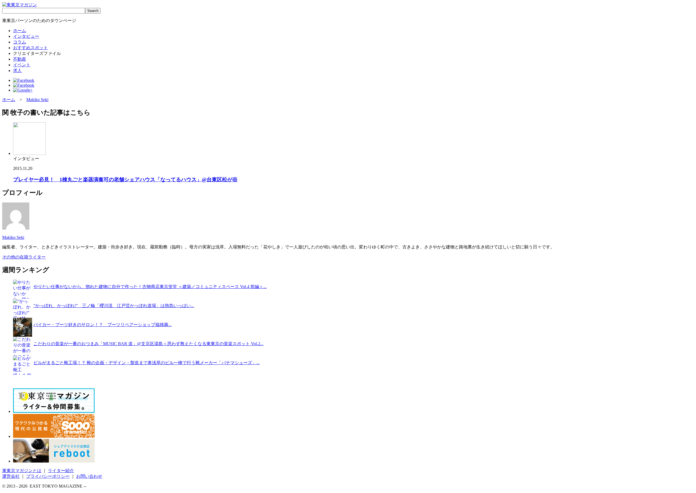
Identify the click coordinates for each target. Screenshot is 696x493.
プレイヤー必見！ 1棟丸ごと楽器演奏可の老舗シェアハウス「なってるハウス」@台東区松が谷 (125, 179)
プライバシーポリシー (48, 476)
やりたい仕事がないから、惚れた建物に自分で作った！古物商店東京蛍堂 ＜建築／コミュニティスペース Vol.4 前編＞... (150, 286)
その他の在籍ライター (24, 257)
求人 (17, 70)
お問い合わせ (89, 476)
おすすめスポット (30, 47)
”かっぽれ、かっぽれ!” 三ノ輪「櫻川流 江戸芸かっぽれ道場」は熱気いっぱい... (113, 305)
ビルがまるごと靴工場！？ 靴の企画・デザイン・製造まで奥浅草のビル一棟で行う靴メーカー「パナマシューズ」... (146, 362)
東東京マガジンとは (21, 470)
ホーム (19, 30)
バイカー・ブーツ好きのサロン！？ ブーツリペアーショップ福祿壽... (102, 324)
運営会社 (11, 476)
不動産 (19, 59)
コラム (19, 42)
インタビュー (26, 36)
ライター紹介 (61, 470)
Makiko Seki (37, 99)
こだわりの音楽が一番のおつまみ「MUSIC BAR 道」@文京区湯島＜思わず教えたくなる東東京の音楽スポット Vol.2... (148, 343)
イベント (21, 65)
